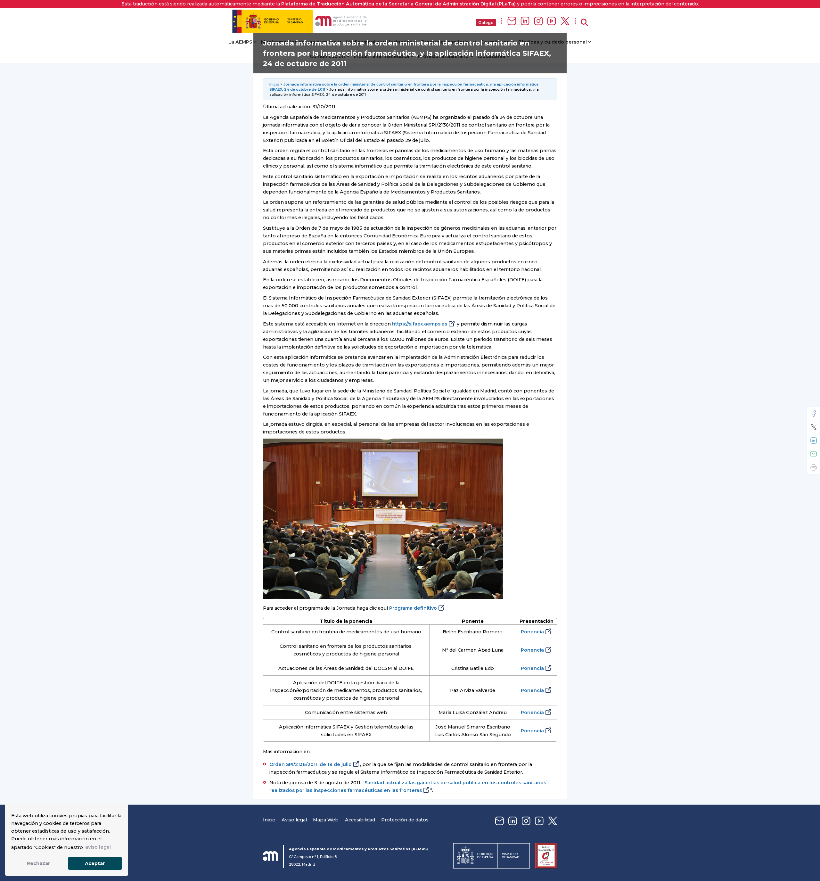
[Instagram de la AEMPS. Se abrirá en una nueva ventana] (538, 21)
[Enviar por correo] (813, 454)
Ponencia (532, 632)
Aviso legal (294, 820)
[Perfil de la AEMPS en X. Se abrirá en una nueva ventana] (565, 21)
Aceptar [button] (95, 863)
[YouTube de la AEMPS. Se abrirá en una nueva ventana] (551, 21)
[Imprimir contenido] (813, 467)
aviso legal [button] (98, 847)
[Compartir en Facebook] (813, 413)
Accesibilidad (360, 820)
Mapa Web (326, 820)
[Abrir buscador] (584, 22)
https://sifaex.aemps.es (419, 324)
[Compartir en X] (813, 427)
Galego (486, 22)
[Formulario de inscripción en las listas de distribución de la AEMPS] (512, 21)
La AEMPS (240, 42)
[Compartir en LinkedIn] (813, 440)
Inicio (274, 84)
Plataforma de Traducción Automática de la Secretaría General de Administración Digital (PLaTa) (398, 4)
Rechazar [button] (38, 863)
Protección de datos (405, 820)
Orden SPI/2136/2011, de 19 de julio (310, 764)
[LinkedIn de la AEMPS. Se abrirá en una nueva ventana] (525, 21)
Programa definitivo (413, 608)
